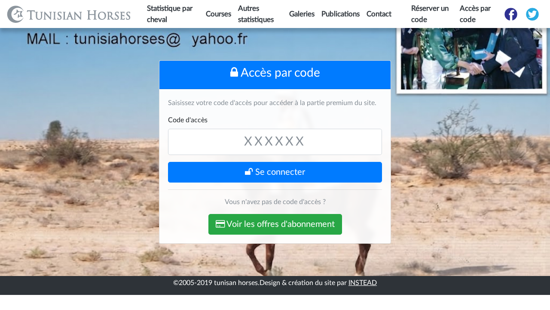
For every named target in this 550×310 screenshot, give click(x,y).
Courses (218, 14)
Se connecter (279, 172)
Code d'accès (188, 120)
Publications (340, 14)
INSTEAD (362, 282)
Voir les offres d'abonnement (280, 224)
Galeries (302, 14)
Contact (379, 14)
